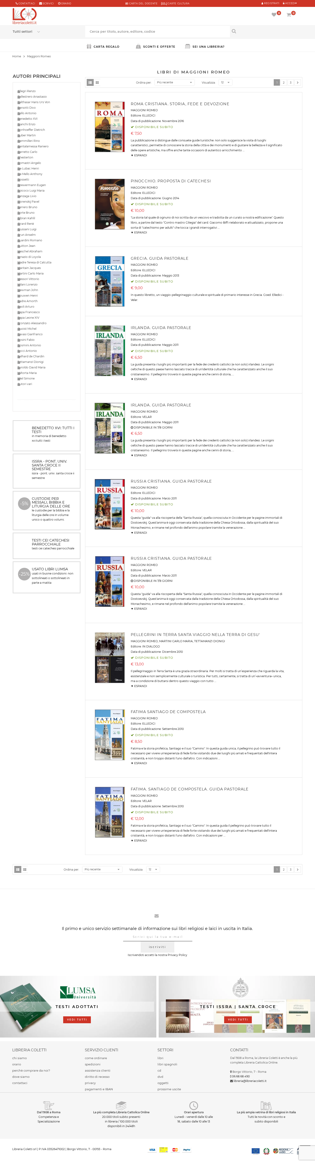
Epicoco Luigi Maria (31, 190)
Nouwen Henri (28, 295)
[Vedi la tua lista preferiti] (275, 15)
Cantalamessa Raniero (33, 146)
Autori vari (25, 384)
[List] (90, 82)
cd (159, 1070)
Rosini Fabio (26, 339)
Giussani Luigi (27, 229)
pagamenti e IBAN (99, 1089)
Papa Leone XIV (28, 317)
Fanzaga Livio (27, 196)
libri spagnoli (167, 1064)
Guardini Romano (30, 240)
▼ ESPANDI (139, 155)
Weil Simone (26, 378)
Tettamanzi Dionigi (31, 362)
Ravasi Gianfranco (30, 334)
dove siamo (21, 1076)
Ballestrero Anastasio (32, 96)
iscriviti (157, 947)
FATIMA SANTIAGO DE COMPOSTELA (168, 712)
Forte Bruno (26, 212)
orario (66, 3)
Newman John (28, 290)
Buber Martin (27, 135)
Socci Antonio (27, 351)
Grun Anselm (27, 234)
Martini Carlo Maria (31, 273)
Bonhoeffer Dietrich (31, 129)
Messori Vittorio (28, 279)
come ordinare (96, 1058)
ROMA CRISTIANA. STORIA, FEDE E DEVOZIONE (180, 104)
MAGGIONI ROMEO (144, 110)
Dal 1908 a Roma (48, 1112)
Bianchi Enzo (27, 124)
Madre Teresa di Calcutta (34, 262)
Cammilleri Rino (29, 141)
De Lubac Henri (28, 168)
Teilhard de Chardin (31, 356)
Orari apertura (194, 1112)
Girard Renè (26, 223)
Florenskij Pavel (28, 201)
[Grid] (97, 82)
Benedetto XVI (28, 118)
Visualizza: (209, 82)
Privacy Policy (177, 955)
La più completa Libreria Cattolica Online (121, 1112)
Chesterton (25, 157)
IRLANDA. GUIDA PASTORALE (161, 328)
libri (160, 1058)
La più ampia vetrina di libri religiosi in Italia (266, 1112)
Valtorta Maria (27, 373)
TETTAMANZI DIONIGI (209, 641)
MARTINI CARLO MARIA (176, 641)
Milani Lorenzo (28, 284)
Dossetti (23, 179)
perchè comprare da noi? (31, 1070)
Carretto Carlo (27, 152)
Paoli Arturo (26, 306)
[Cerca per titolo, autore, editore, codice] (266, 31)
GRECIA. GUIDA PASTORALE (160, 258)
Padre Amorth (28, 301)
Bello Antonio (27, 113)
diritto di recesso (97, 1076)
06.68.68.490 (241, 1076)
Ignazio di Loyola (29, 257)
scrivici (48, 3)
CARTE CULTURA (178, 3)
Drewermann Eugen (32, 185)
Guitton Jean (26, 246)
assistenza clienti (97, 1070)
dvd (160, 1076)
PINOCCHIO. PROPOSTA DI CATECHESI (171, 181)
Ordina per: (144, 82)
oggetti (163, 1083)
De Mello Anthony (30, 174)
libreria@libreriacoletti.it (250, 1081)
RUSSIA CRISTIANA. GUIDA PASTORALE (171, 481)
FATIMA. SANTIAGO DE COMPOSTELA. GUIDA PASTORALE (190, 789)
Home (16, 56)
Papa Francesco (29, 312)
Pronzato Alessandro (32, 323)
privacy (90, 1083)
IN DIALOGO (151, 646)
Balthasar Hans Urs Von (34, 102)
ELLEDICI (148, 115)
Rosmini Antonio (29, 345)
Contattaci (26, 3)
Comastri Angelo (29, 163)
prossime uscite (169, 1089)
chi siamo (19, 1058)
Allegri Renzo (27, 91)
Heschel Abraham (30, 251)
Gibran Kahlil (26, 218)
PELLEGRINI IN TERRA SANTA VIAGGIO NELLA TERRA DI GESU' (195, 635)
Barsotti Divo (27, 107)
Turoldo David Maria (31, 367)
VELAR (147, 417)
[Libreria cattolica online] (25, 16)
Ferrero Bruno (27, 207)
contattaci (19, 1083)
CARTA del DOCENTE (143, 3)
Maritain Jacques (29, 268)
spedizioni (93, 1064)
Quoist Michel (27, 328)
